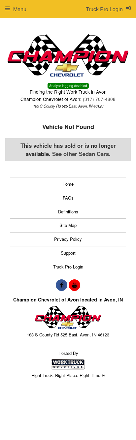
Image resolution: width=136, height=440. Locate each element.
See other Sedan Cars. (81, 154)
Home (68, 184)
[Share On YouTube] (74, 285)
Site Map (68, 225)
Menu (19, 9)
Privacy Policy (68, 239)
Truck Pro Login (68, 267)
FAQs (68, 198)
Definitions (68, 211)
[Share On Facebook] (61, 285)
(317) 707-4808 (99, 99)
